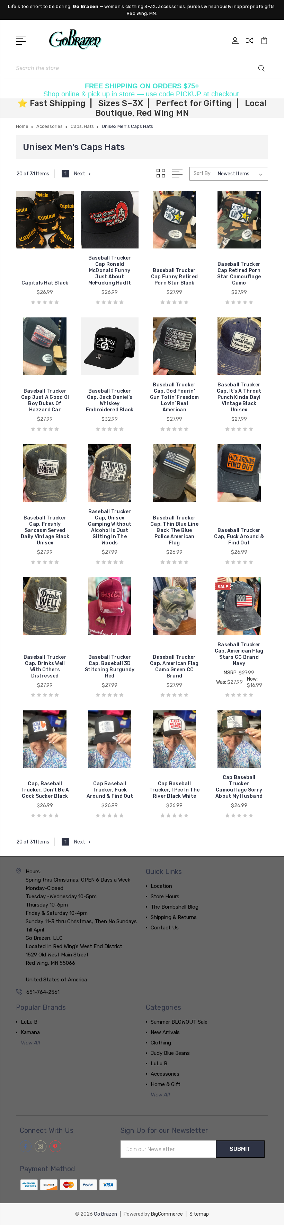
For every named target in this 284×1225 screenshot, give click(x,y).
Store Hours (165, 896)
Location (161, 886)
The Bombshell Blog (174, 907)
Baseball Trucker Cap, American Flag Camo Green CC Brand (174, 666)
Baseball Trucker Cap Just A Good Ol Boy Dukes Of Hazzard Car (45, 400)
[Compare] (250, 45)
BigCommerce (167, 1214)
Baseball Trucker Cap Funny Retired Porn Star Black (174, 277)
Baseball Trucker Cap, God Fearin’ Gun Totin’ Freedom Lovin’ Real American (174, 397)
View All (30, 1043)
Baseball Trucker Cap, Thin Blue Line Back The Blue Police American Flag (174, 530)
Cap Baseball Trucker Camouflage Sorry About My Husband (239, 787)
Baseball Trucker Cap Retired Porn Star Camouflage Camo (239, 273)
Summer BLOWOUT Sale (179, 1022)
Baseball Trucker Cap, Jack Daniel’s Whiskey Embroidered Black (109, 400)
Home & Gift (165, 1084)
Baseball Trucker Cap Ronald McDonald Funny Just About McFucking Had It (109, 270)
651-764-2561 (43, 992)
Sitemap (199, 1214)
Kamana (30, 1032)
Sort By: (203, 173)
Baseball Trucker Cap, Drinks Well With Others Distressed (45, 666)
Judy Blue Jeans (170, 1053)
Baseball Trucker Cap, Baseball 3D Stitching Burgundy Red (110, 666)
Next (79, 173)
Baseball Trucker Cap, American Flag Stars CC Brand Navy (239, 654)
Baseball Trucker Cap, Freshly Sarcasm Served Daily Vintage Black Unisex (45, 530)
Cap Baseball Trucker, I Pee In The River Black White (174, 790)
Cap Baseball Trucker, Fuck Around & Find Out (110, 790)
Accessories (165, 1074)
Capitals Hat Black (45, 283)
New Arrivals (165, 1032)
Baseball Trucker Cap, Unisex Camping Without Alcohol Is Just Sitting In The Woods (109, 527)
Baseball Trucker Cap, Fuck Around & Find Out (239, 536)
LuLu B (29, 1022)
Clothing (161, 1043)
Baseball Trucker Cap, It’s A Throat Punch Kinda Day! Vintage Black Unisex (239, 397)
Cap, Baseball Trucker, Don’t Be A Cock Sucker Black (45, 790)
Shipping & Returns (174, 917)
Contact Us (165, 928)
